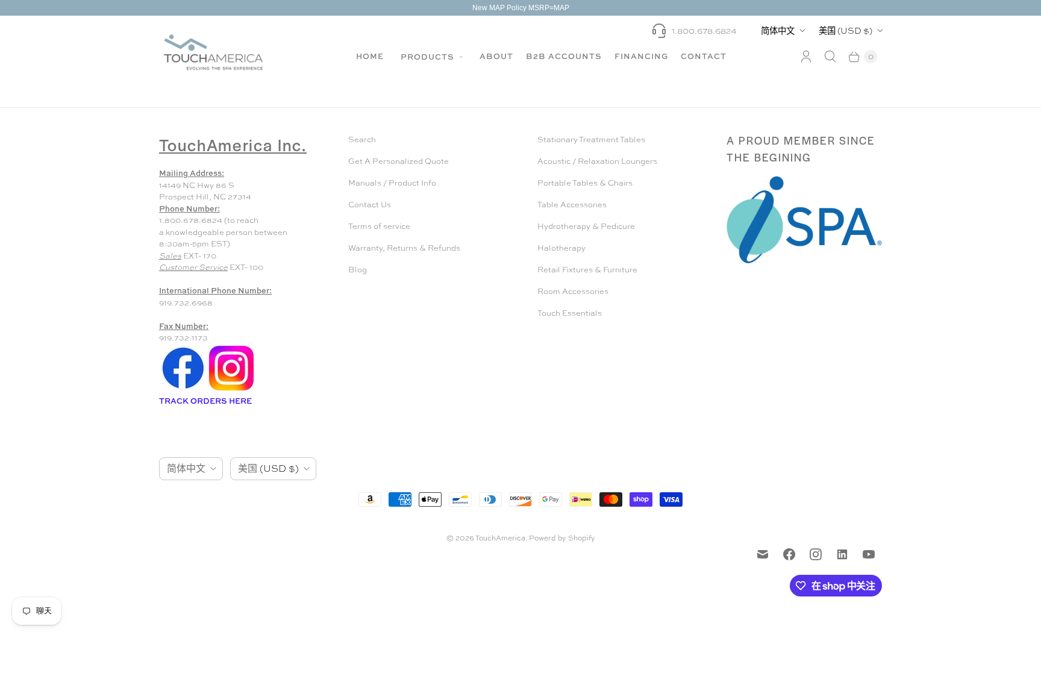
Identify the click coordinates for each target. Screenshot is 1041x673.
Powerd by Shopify (562, 538)
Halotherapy (561, 248)
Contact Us (369, 204)
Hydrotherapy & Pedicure (586, 226)
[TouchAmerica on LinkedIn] (842, 554)
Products (429, 56)
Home (370, 56)
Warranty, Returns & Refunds (404, 248)
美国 (845, 30)
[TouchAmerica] (213, 52)
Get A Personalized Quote (398, 161)
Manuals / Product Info (392, 183)
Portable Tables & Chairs (585, 183)
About (496, 56)
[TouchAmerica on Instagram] (815, 554)
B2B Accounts (564, 56)
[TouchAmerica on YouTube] (868, 554)
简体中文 (778, 30)
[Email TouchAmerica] (762, 554)
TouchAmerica (500, 538)
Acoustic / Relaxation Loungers (597, 161)
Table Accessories (572, 204)
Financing (641, 56)
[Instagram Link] (231, 389)
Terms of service (379, 226)
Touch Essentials (569, 313)
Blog (357, 270)
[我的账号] (806, 57)
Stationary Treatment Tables (591, 139)
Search (362, 139)
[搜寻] (830, 57)
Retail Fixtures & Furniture (587, 270)
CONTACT (704, 56)
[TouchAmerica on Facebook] (789, 554)
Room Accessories (572, 291)
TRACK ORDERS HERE (206, 400)
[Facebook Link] (183, 389)
